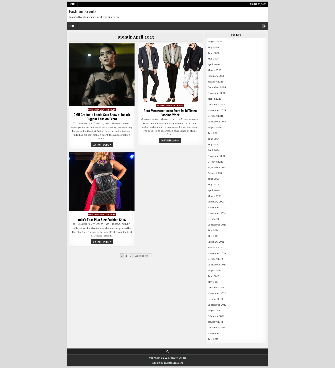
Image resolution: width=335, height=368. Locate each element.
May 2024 (213, 144)
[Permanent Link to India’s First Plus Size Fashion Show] (102, 181)
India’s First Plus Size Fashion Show (101, 220)
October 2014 (215, 219)
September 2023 (217, 167)
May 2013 (213, 282)
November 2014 (217, 213)
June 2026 (213, 53)
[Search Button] (264, 26)
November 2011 (216, 333)
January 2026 (215, 81)
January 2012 (215, 322)
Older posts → (143, 255)
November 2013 (217, 253)
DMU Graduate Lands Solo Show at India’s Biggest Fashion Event (102, 117)
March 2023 (214, 196)
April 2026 (214, 64)
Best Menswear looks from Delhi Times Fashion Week (170, 113)
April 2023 (214, 190)
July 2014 (213, 230)
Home (72, 4)
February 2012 (216, 316)
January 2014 (215, 247)
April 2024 (213, 150)
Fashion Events (82, 11)
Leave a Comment (123, 123)
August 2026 (215, 41)
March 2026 (214, 70)
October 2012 (215, 299)
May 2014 (213, 236)
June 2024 (213, 139)
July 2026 (213, 47)
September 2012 (217, 304)
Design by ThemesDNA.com (167, 363)
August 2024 (215, 127)
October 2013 (215, 259)
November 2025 (217, 93)
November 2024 (217, 110)
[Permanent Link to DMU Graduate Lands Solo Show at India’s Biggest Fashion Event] (102, 74)
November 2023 (217, 156)
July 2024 (213, 133)
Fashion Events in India (103, 109)
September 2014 (217, 224)
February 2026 (216, 76)
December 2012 (216, 287)
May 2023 (213, 184)
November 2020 (217, 207)
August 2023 (215, 173)
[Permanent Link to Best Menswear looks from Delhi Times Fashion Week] (170, 72)
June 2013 (213, 276)
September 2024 (217, 121)
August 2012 (214, 310)
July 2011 (213, 339)
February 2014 (216, 242)
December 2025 (217, 87)
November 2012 (217, 293)
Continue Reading (103, 145)
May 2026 (213, 58)
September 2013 (217, 264)
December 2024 (217, 104)
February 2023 (216, 201)
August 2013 (214, 270)
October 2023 (215, 161)
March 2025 (214, 98)
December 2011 (216, 327)
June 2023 (213, 179)
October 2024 (215, 116)
